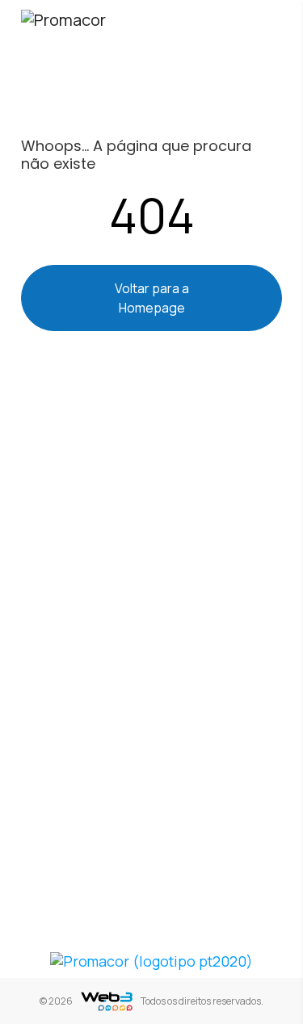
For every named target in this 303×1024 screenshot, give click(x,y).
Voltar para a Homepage (152, 298)
